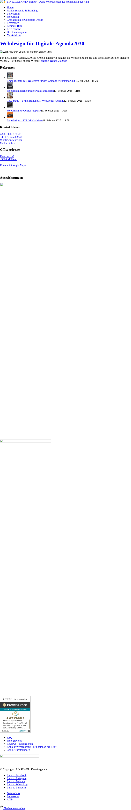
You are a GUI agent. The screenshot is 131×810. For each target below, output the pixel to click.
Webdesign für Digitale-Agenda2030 (42, 43)
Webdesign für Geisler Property (24, 110)
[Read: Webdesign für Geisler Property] (10, 107)
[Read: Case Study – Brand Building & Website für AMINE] (10, 97)
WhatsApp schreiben (11, 140)
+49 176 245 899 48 (11, 136)
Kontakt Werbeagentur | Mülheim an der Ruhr (31, 746)
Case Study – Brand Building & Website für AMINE (35, 100)
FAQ (9, 737)
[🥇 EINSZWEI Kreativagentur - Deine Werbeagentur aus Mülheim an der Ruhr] (44, 1)
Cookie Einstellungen (18, 749)
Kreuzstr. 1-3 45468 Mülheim (8, 158)
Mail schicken (7, 143)
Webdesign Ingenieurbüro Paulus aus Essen (30, 90)
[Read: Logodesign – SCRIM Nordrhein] (10, 117)
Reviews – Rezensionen (20, 743)
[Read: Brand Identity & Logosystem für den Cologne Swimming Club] (10, 77)
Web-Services (14, 740)
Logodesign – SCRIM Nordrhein (25, 120)
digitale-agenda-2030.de (54, 60)
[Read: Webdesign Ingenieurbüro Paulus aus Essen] (10, 87)
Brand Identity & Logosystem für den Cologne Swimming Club (41, 80)
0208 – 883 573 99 (10, 133)
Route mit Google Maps (13, 165)
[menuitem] (69, 7)
